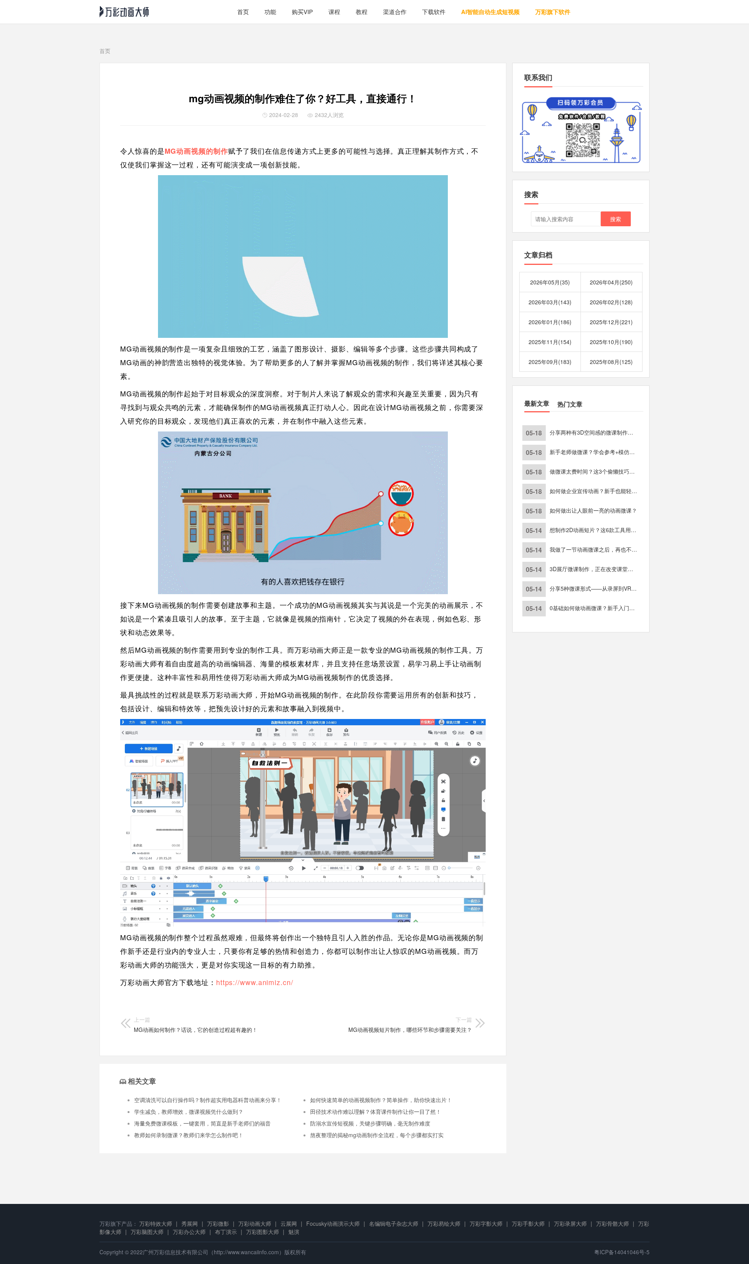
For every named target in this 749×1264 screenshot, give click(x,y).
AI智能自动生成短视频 (490, 11)
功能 (270, 11)
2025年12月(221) (611, 322)
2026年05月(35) (550, 282)
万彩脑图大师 (147, 1232)
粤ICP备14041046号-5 (622, 1252)
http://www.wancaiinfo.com (246, 1252)
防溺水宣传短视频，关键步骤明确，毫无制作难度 (370, 1123)
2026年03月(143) (550, 302)
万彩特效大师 (155, 1223)
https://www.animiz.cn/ (254, 982)
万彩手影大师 (528, 1223)
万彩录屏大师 (570, 1223)
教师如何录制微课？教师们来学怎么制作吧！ (188, 1135)
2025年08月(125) (611, 362)
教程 (361, 11)
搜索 (615, 219)
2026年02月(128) (611, 302)
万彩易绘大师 (444, 1223)
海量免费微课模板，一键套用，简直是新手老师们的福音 (202, 1123)
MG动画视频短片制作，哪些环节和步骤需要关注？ (410, 1024)
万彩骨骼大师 (612, 1223)
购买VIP (302, 11)
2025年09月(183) (550, 362)
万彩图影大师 (262, 1232)
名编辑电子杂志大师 (393, 1223)
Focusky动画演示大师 (333, 1223)
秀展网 (189, 1223)
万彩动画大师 (254, 1223)
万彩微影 (218, 1223)
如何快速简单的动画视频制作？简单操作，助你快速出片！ (381, 1100)
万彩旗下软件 (552, 11)
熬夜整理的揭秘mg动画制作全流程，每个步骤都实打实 (377, 1135)
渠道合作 (394, 11)
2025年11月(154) (550, 342)
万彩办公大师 (189, 1232)
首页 (243, 11)
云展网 (288, 1223)
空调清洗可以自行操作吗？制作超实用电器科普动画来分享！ (208, 1100)
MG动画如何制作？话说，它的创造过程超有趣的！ (195, 1024)
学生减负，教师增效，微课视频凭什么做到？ (188, 1111)
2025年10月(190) (611, 342)
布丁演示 (226, 1232)
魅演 (293, 1232)
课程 (334, 11)
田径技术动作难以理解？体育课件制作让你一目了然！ (375, 1111)
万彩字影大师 (486, 1223)
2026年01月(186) (550, 322)
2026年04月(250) (611, 282)
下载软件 (433, 11)
